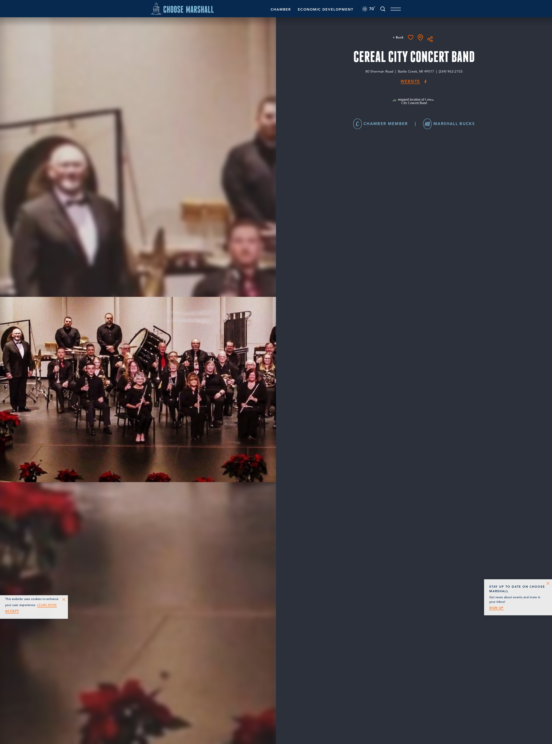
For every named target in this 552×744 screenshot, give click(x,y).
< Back (398, 37)
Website (410, 81)
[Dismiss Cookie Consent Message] (64, 599)
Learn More (47, 605)
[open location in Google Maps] (414, 101)
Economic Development (325, 9)
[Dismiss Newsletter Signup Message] (548, 583)
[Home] (182, 8)
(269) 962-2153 (451, 71)
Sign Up (496, 608)
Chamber (281, 9)
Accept (12, 611)
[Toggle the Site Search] (382, 8)
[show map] (420, 37)
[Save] (410, 37)
